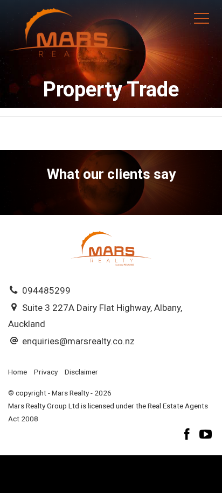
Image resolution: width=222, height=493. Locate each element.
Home (17, 371)
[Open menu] (201, 18)
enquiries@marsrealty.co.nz (78, 341)
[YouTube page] (206, 435)
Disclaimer (81, 371)
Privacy (46, 371)
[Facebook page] (188, 435)
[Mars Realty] (71, 34)
